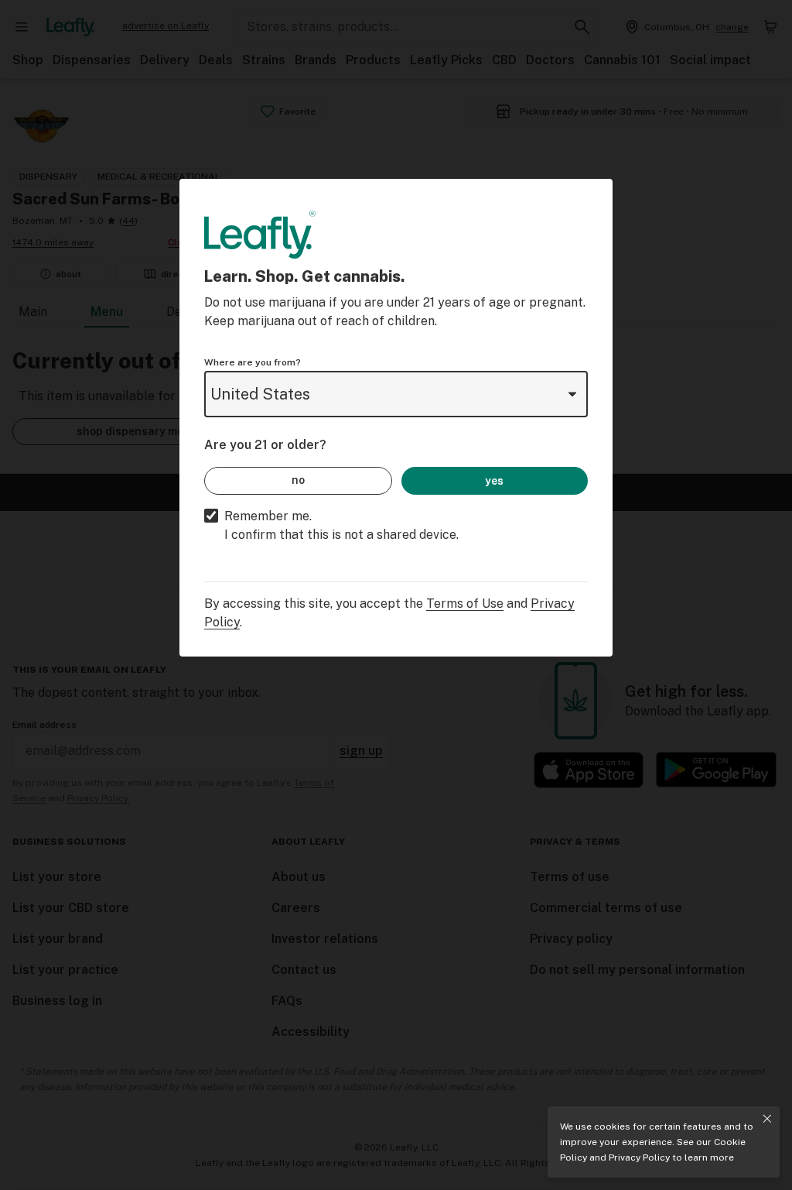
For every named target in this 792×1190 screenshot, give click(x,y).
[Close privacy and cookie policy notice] (767, 1119)
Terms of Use (465, 603)
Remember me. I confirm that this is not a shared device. (341, 525)
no (298, 480)
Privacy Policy (639, 1157)
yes (494, 481)
